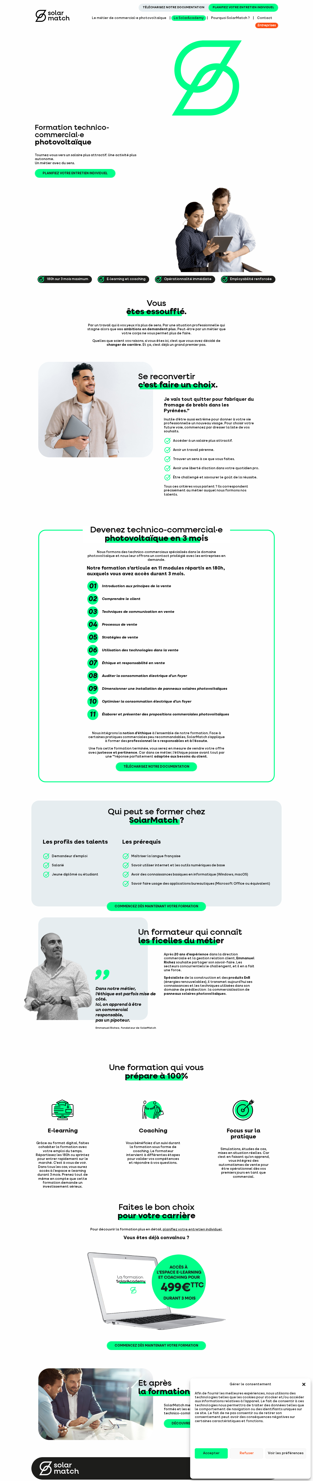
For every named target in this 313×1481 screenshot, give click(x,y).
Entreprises (267, 25)
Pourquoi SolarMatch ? (230, 18)
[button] (304, 1384)
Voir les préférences (286, 1453)
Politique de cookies (250, 1471)
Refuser (247, 1453)
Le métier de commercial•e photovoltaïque (129, 18)
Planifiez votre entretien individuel (243, 7)
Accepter (211, 1453)
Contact (264, 18)
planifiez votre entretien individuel (192, 1229)
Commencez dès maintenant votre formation (156, 906)
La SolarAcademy (189, 18)
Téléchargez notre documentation (173, 7)
